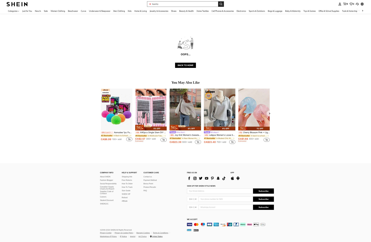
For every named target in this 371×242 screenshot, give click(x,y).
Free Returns (127, 180)
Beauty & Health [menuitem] (186, 11)
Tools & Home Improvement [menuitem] (353, 11)
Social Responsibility (108, 184)
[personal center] (340, 4)
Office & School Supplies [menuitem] (329, 11)
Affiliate (125, 201)
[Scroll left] (359, 11)
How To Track (127, 187)
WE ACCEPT (192, 219)
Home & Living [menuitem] (140, 11)
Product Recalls (149, 187)
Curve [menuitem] (83, 11)
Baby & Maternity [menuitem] (293, 11)
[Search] (221, 4)
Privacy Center (106, 233)
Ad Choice (142, 236)
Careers (103, 197)
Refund (125, 198)
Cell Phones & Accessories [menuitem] (223, 11)
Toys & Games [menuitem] (309, 11)
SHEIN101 (104, 204)
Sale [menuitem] (46, 11)
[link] (345, 4)
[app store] (232, 180)
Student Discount (106, 200)
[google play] (238, 180)
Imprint (132, 236)
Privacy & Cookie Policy (124, 233)
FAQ (145, 191)
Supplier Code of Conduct (106, 192)
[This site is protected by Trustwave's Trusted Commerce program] (189, 230)
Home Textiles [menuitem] (203, 11)
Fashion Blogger (106, 180)
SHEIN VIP (126, 194)
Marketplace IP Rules (108, 236)
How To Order (127, 184)
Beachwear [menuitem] (73, 11)
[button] (357, 4)
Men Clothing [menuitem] (119, 11)
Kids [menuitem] (129, 11)
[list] (207, 178)
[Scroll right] (363, 11)
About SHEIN (105, 177)
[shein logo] (17, 4)
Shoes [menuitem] (173, 11)
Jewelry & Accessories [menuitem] (159, 11)
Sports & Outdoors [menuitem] (257, 11)
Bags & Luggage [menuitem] (275, 11)
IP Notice (123, 236)
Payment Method (150, 180)
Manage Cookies (143, 233)
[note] (151, 127)
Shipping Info (127, 177)
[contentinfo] (230, 224)
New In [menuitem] (38, 11)
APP (232, 173)
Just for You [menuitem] (27, 11)
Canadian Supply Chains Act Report (107, 188)
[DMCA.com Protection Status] (196, 230)
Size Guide (126, 191)
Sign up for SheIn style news (201, 186)
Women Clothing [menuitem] (58, 11)
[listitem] (116, 117)
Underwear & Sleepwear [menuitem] (99, 11)
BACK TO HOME (185, 65)
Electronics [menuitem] (241, 11)
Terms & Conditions (160, 233)
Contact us (147, 177)
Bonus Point (148, 184)
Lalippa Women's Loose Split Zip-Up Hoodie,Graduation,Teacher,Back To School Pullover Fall (219, 135)
